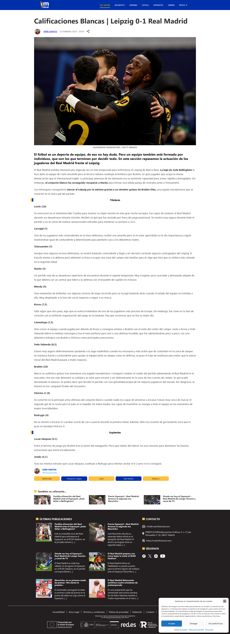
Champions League (74, 478)
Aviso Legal (209, 629)
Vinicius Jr (156, 478)
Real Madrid (105, 5)
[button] (224, 601)
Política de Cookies (180, 629)
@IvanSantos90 (49, 472)
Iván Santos (50, 31)
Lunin (101, 478)
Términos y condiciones (94, 612)
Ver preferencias (216, 623)
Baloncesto (120, 5)
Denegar (193, 623)
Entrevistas (158, 5)
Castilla (145, 5)
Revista (182, 5)
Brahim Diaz (47, 478)
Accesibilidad (59, 612)
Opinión (171, 5)
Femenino (133, 5)
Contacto (150, 612)
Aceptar (171, 623)
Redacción (137, 612)
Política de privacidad (196, 629)
